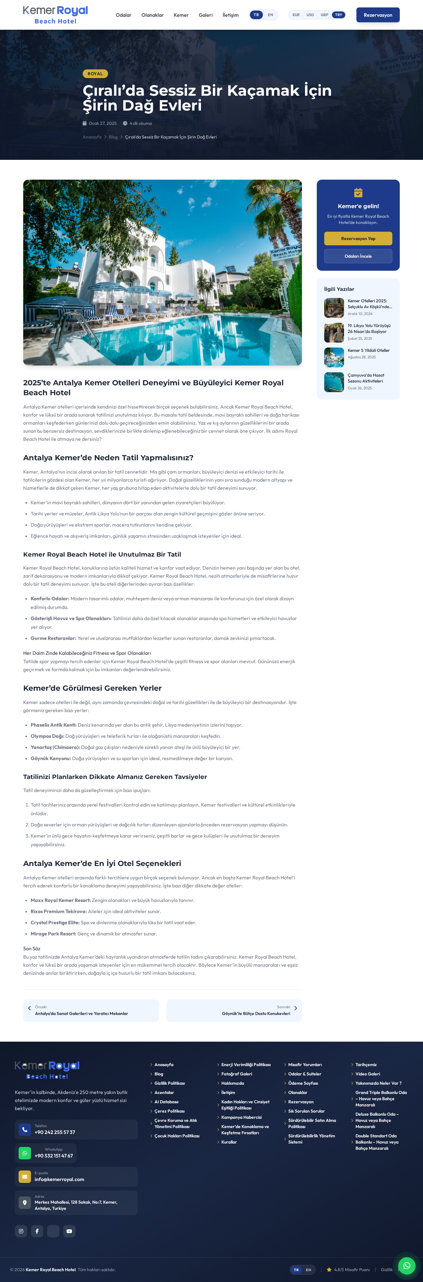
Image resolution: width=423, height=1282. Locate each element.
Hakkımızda (232, 1083)
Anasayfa (92, 137)
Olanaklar (153, 15)
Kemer (181, 15)
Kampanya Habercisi (241, 1117)
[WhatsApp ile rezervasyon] (407, 1266)
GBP (324, 14)
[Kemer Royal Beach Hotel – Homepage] (55, 15)
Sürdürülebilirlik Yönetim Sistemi (311, 1139)
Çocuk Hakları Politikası (177, 1136)
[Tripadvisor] (53, 1231)
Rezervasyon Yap (358, 238)
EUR (296, 14)
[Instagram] (21, 1231)
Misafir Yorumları (305, 1064)
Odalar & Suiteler (304, 1074)
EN (271, 14)
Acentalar (164, 1092)
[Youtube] (69, 1231)
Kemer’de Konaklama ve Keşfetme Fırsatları (245, 1129)
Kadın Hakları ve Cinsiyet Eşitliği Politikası (245, 1105)
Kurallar (229, 1142)
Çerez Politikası (170, 1111)
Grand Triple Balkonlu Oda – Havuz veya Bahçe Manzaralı (381, 1099)
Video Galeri (367, 1074)
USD (310, 14)
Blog (113, 137)
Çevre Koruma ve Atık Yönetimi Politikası (176, 1123)
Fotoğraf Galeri (236, 1074)
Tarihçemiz (366, 1064)
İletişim (231, 15)
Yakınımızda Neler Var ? (378, 1083)
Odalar (124, 15)
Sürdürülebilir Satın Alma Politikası (312, 1123)
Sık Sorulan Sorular (306, 1111)
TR (256, 14)
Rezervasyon (378, 15)
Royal (95, 74)
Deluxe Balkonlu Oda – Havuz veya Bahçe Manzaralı (377, 1120)
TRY (338, 14)
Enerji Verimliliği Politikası (246, 1064)
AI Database (167, 1102)
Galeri (206, 15)
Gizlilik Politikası (170, 1083)
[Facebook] (37, 1231)
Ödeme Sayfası (303, 1083)
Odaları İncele (358, 256)
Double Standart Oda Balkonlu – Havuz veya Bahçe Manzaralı (377, 1142)
